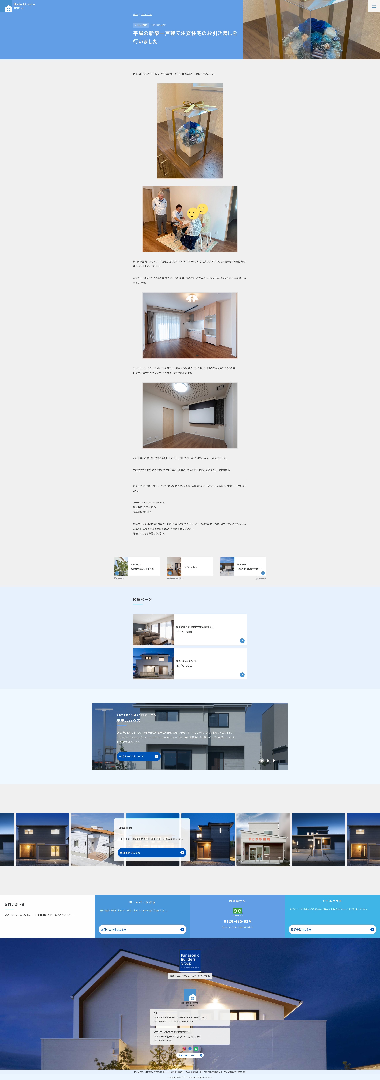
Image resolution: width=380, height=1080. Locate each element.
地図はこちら (200, 1017)
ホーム (135, 14)
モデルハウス (184, 666)
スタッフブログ (146, 14)
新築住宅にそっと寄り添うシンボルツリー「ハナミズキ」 (156, 568)
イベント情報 (184, 632)
